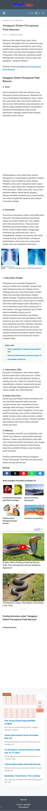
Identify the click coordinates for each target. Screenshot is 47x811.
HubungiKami (23, 807)
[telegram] (40, 473)
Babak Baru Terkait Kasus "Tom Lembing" (22, 776)
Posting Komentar (16, 35)
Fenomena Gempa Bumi (33, 518)
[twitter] (15, 473)
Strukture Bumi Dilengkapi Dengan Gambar (10, 520)
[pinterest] (23, 473)
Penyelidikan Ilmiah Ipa (17, 359)
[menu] (5, 13)
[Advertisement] (23, 143)
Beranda (23, 800)
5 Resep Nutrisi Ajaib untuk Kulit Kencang (22, 764)
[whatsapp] (32, 473)
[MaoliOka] (23, 5)
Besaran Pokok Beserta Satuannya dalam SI (24, 355)
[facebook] (7, 473)
